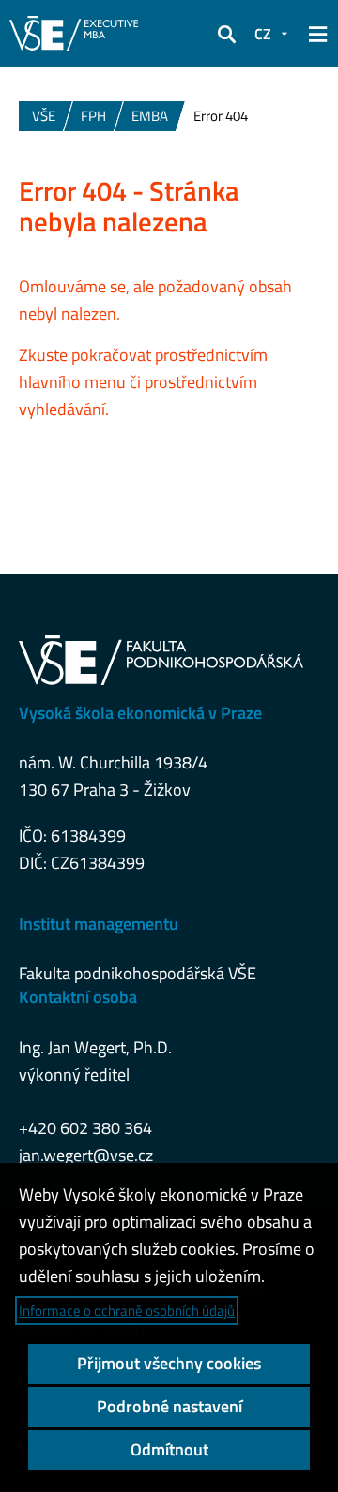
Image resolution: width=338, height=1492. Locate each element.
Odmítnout (169, 1449)
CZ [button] (262, 33)
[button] (226, 34)
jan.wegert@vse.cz (86, 1155)
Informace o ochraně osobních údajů (127, 1310)
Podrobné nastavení (169, 1406)
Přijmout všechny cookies (169, 1363)
